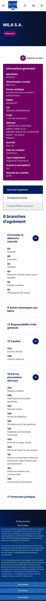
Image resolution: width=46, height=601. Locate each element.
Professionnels (23, 521)
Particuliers (23, 525)
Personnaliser (23, 597)
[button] (42, 5)
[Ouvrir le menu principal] (3, 5)
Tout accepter (23, 584)
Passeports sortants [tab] (17, 197)
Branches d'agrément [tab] (17, 189)
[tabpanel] (23, 358)
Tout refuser (23, 591)
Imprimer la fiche (35, 58)
